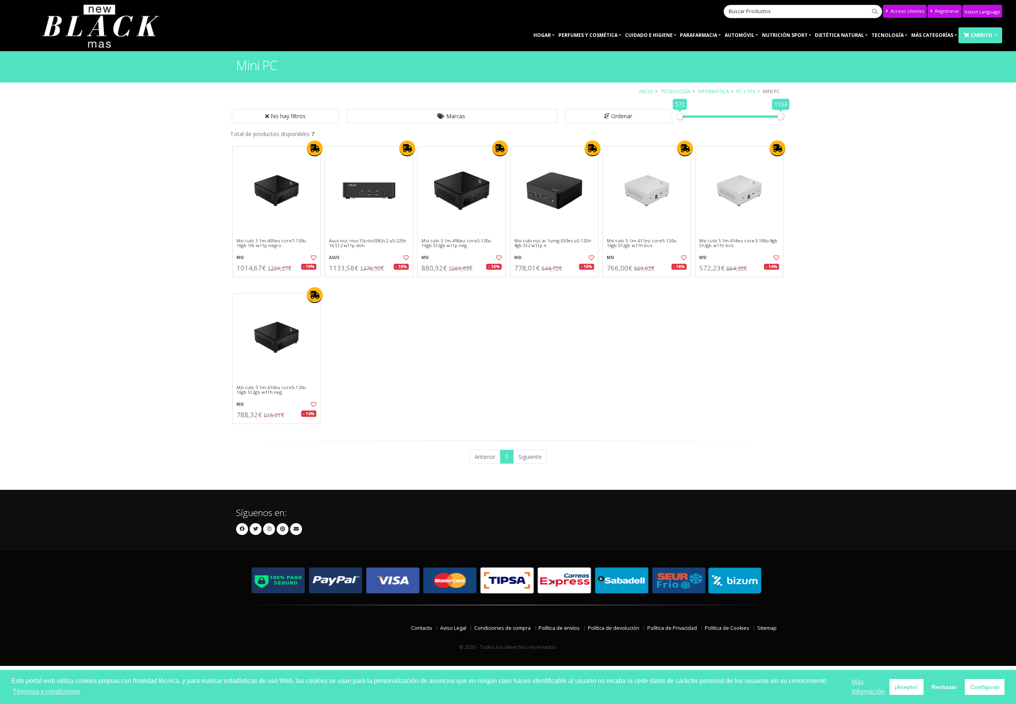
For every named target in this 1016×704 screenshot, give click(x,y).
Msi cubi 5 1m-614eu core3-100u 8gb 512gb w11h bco (738, 243)
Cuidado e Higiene (649, 35)
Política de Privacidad (672, 628)
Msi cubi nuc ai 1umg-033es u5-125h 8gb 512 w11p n (552, 243)
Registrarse (946, 11)
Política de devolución (613, 628)
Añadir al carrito (279, 284)
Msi (240, 257)
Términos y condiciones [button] (46, 691)
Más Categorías (932, 35)
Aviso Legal (453, 628)
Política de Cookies (727, 628)
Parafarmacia (698, 35)
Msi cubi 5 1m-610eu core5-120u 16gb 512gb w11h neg (271, 390)
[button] (452, 116)
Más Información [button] (868, 687)
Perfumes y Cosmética (588, 35)
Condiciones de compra (502, 628)
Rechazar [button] (943, 687)
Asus (334, 257)
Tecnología (888, 35)
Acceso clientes (906, 11)
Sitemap (767, 628)
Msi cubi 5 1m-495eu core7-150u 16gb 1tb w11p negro (271, 243)
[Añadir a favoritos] (312, 257)
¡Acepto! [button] (906, 687)
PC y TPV (746, 91)
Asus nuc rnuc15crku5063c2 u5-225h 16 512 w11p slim (367, 243)
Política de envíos (559, 628)
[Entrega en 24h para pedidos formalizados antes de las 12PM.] (315, 148)
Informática (713, 91)
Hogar (542, 35)
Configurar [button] (984, 687)
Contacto (421, 628)
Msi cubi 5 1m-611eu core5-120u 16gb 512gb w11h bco (641, 243)
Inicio (646, 91)
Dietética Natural (839, 35)
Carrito (982, 35)
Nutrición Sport (785, 35)
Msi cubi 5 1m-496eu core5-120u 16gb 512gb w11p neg (456, 243)
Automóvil (739, 35)
